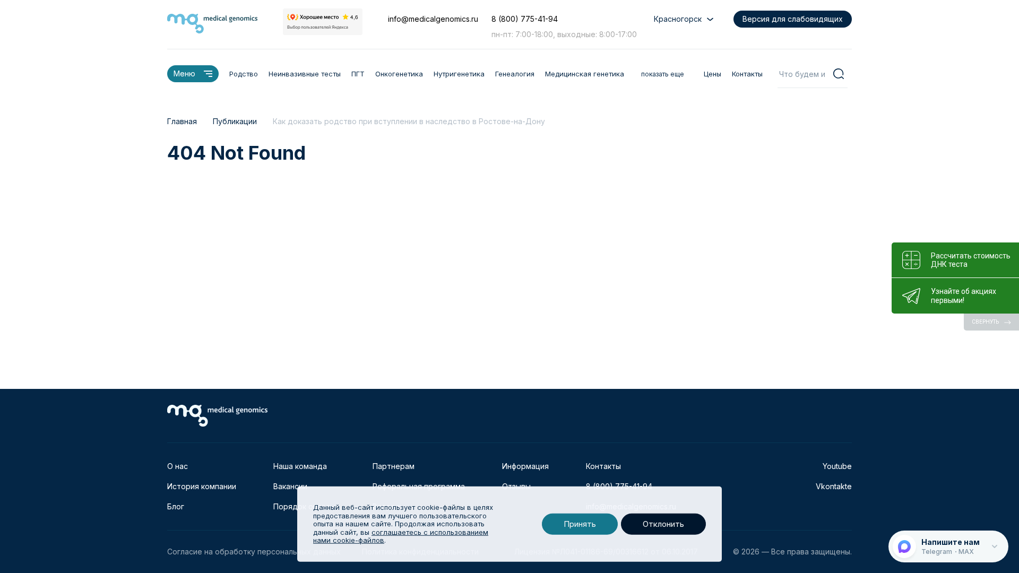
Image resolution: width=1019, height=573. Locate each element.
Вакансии (290, 486)
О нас (177, 466)
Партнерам (393, 466)
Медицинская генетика (584, 74)
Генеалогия (514, 74)
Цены (712, 74)
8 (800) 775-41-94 (524, 18)
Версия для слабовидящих (792, 18)
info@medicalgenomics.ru (433, 18)
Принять (580, 524)
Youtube (837, 466)
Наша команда (300, 466)
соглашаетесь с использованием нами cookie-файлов (400, 536)
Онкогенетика (399, 74)
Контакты (747, 74)
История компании (201, 486)
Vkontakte (834, 486)
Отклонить (663, 524)
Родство (243, 74)
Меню (184, 73)
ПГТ (358, 74)
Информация (525, 466)
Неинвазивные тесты (305, 74)
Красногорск (678, 18)
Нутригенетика (459, 74)
